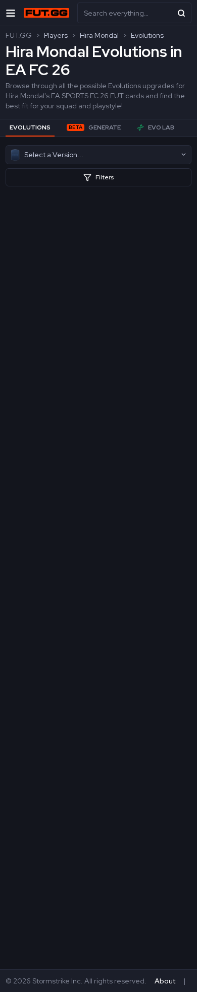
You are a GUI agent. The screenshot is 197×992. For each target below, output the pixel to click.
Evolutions (147, 35)
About (165, 980)
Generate (95, 127)
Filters (104, 177)
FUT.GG (19, 35)
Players (56, 35)
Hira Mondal (99, 35)
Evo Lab (161, 127)
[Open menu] (11, 13)
